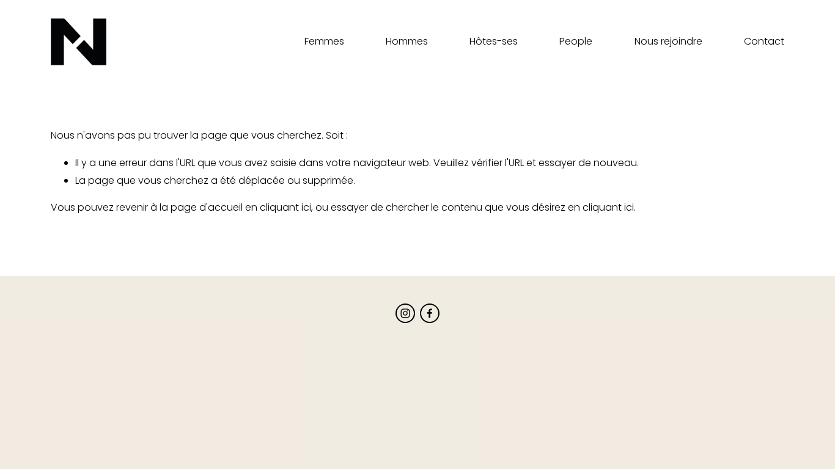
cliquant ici (285, 207)
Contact (764, 41)
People (575, 41)
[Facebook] (430, 313)
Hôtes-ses (493, 41)
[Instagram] (405, 313)
